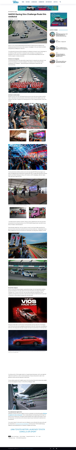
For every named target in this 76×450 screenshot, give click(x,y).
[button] (60, 1)
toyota (39, 436)
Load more (58, 66)
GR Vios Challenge (22, 436)
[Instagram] (53, 448)
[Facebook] (50, 448)
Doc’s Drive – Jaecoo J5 (61, 41)
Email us (32, 448)
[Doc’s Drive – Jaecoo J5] (52, 41)
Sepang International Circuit (30, 436)
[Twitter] (56, 448)
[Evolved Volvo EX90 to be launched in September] (52, 61)
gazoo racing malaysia (15, 436)
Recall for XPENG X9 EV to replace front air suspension (62, 48)
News (16, 11)
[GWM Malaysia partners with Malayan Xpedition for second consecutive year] (52, 34)
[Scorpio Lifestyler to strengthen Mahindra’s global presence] (52, 54)
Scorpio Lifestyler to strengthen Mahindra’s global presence (60, 55)
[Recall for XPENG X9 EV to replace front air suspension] (52, 48)
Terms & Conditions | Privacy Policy (24, 448)
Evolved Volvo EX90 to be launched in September (61, 62)
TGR (36, 436)
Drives (57, 40)
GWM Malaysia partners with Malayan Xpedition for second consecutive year (62, 35)
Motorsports (11, 11)
